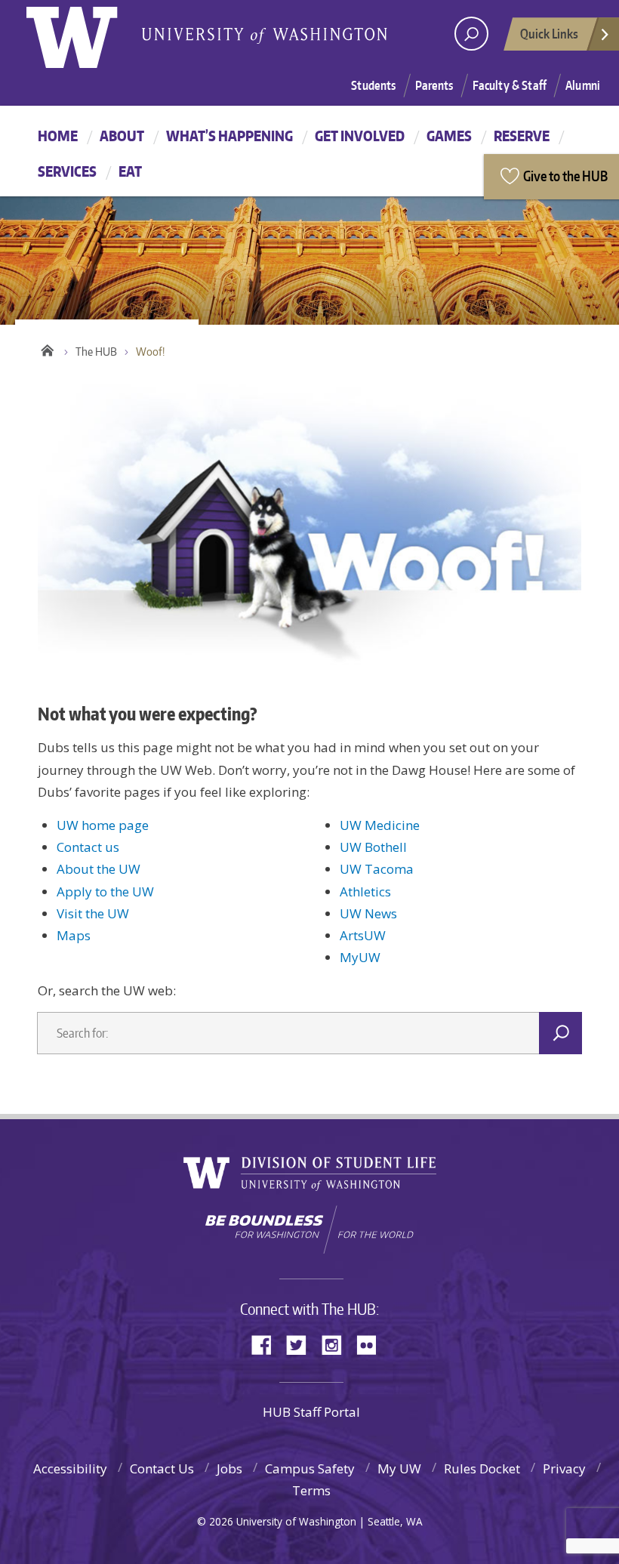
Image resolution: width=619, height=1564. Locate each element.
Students (373, 85)
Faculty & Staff (510, 85)
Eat (130, 171)
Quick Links (549, 33)
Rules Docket (482, 1468)
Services (67, 171)
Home (58, 135)
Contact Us (162, 1468)
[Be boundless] (309, 1229)
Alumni (582, 85)
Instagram (337, 1344)
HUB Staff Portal (311, 1412)
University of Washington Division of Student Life (309, 1174)
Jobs (229, 1468)
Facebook (267, 1344)
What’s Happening (229, 135)
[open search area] (471, 34)
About (122, 135)
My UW (399, 1468)
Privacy (564, 1468)
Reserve (522, 135)
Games (449, 135)
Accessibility (70, 1468)
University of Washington (87, 34)
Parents (434, 85)
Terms (311, 1490)
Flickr (371, 1344)
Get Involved (360, 135)
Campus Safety (310, 1468)
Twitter (302, 1344)
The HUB (96, 351)
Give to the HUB (565, 175)
